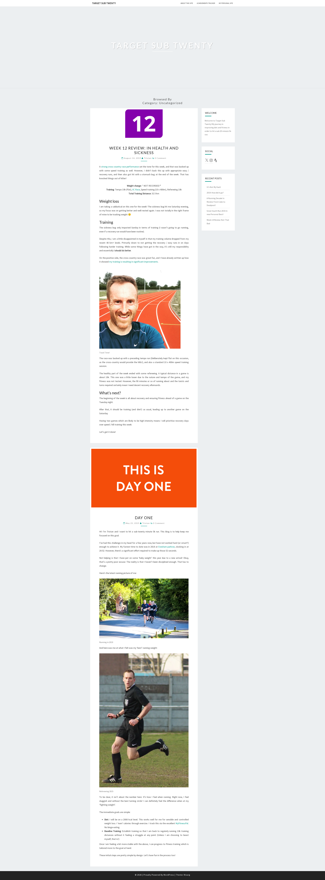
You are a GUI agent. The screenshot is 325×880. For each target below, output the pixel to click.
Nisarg (187, 875)
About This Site (187, 3)
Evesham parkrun (166, 546)
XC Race (136, 189)
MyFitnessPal (182, 823)
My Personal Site (226, 3)
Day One (144, 517)
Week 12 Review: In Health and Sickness (144, 150)
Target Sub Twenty (104, 3)
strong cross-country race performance (120, 166)
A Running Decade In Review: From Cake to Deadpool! (216, 201)
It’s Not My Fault (214, 187)
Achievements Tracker (206, 3)
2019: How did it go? (215, 192)
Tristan (147, 158)
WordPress (169, 875)
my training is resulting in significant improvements (133, 261)
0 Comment (160, 158)
